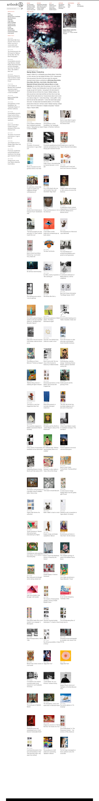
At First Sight (10, 28)
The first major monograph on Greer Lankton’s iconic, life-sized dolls (68, 751)
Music (30, 7)
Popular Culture (30, 9)
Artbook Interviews (12, 25)
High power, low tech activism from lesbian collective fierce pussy (34, 341)
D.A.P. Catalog (44, 5)
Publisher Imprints (52, 5)
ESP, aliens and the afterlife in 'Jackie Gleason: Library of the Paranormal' (51, 427)
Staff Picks (39, 5)
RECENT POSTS (11, 35)
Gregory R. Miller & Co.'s (32, 74)
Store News (10, 15)
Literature (29, 8)
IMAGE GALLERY (30, 11)
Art (27, 4)
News (69, 4)
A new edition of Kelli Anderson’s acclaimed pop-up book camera (51, 233)
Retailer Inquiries (52, 8)
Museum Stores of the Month (14, 16)
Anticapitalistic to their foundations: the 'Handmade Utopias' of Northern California (51, 125)
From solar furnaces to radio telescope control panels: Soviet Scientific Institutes (67, 341)
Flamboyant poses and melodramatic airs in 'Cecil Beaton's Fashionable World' (34, 730)
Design (33, 5)
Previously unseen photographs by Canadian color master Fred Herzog (68, 640)
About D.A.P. (51, 4)
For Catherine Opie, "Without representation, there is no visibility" (51, 449)
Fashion (33, 7)
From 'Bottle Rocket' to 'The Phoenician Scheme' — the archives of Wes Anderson (67, 730)
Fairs (69, 7)
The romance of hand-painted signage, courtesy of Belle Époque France (51, 600)
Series (42, 9)
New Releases (39, 4)
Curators (38, 8)
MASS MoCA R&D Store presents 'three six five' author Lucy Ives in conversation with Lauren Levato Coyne (14, 43)
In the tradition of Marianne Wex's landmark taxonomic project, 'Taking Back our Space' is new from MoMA (14, 89)
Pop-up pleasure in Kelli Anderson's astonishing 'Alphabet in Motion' (50, 751)
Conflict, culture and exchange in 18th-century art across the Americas (68, 190)
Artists (38, 7)
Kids (34, 9)
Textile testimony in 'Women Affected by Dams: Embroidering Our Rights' (34, 533)
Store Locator (51, 7)
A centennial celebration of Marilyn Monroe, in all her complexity (67, 276)
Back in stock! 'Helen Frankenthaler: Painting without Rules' (68, 469)
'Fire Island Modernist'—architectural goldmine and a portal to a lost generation (67, 253)
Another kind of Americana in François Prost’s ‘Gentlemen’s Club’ (34, 211)
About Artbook (61, 4)
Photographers (43, 7)
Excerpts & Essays (12, 24)
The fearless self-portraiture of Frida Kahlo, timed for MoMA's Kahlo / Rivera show (35, 491)
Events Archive (11, 33)
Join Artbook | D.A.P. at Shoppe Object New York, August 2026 (14, 144)
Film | (28, 7)
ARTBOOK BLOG (11, 11)
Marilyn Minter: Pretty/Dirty (35, 72)
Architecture (29, 5)
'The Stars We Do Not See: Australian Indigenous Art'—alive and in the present (67, 406)
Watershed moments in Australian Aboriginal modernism (50, 406)
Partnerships (61, 8)
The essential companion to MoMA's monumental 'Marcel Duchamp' (34, 427)
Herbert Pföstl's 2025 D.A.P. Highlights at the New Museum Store (68, 686)
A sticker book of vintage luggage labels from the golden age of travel (68, 492)
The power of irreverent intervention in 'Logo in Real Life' (14, 136)
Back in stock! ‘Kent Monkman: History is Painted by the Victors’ (51, 557)
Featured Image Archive (13, 31)
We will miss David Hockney (34, 271)
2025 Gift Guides (11, 30)
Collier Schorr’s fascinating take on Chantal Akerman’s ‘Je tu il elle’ (52, 165)
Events (69, 5)
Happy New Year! (48, 663)
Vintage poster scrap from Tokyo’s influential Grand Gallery (14, 162)
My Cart (78, 4)
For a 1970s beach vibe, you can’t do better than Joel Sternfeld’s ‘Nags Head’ (51, 190)
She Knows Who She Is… (50, 296)
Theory (32, 8)
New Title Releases (12, 18)
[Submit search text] (22, 8)
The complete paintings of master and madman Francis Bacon (67, 557)
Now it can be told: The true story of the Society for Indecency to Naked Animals (51, 362)
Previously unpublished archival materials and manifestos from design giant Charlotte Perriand (52, 146)
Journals (38, 9)
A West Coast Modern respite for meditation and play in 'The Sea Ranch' (68, 427)
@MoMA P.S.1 (61, 5)
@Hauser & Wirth (62, 7)
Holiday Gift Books (45, 76)
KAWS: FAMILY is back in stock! (52, 512)
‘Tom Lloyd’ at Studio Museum (51, 490)
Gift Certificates (80, 6)
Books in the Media (12, 22)
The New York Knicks (49, 251)
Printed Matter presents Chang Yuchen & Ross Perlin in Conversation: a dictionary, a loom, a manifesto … (14, 117)
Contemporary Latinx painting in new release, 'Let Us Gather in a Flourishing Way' (35, 554)
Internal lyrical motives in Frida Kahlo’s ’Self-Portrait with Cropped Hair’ (52, 384)
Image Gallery (10, 21)
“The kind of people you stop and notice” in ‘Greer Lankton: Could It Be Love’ (34, 233)
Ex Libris (9, 27)
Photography (31, 4)
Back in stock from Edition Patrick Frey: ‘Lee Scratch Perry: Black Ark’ (34, 254)
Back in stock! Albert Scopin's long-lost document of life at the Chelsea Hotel (68, 121)
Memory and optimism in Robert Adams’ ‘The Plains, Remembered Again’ (52, 319)
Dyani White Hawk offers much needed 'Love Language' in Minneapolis (35, 622)
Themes (42, 8)
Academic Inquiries (52, 9)
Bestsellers (45, 4)
